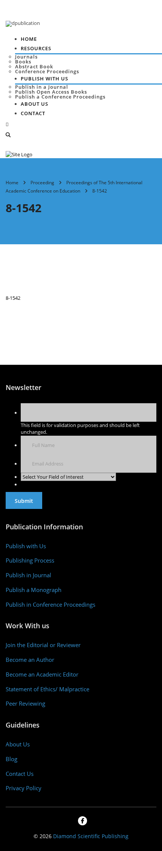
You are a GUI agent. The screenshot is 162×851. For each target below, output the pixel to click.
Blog (11, 759)
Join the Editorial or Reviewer (43, 645)
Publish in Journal (28, 575)
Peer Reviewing (25, 703)
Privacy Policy (23, 788)
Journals (26, 56)
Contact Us (20, 773)
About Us (34, 103)
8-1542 (13, 297)
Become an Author (30, 659)
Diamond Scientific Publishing (90, 836)
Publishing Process (30, 560)
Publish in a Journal (41, 86)
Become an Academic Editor (42, 674)
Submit (24, 500)
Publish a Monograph (33, 590)
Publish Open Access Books (51, 91)
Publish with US (44, 78)
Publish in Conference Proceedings (50, 604)
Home (29, 38)
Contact (33, 113)
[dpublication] (23, 23)
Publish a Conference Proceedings (60, 96)
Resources (36, 48)
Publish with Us (26, 546)
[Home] (19, 154)
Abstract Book (34, 66)
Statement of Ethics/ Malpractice (47, 689)
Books (23, 61)
